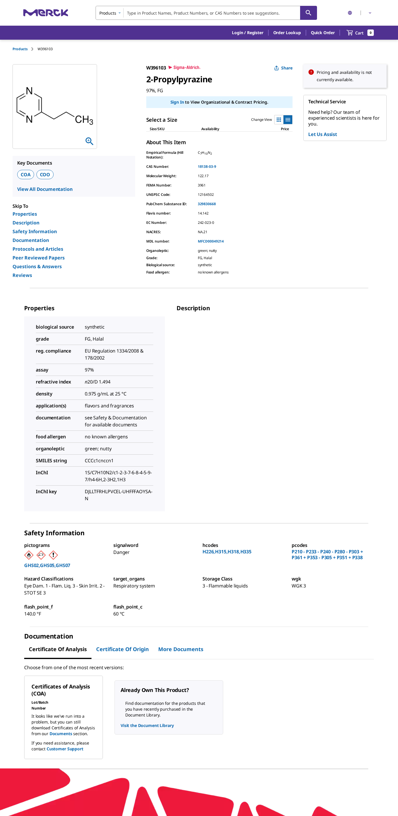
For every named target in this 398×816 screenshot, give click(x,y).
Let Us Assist (322, 134)
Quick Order (323, 32)
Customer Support (65, 749)
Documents (61, 733)
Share (287, 68)
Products (20, 48)
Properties (25, 214)
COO (45, 174)
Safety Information (35, 231)
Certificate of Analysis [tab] (58, 649)
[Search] (308, 13)
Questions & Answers (37, 266)
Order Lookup (287, 32)
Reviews (22, 275)
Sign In (177, 102)
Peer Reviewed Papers (39, 257)
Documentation (31, 240)
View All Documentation (44, 189)
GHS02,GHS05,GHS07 (47, 565)
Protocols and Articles (38, 249)
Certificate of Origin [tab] (122, 649)
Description (26, 222)
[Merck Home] (45, 12)
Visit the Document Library (147, 725)
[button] (247, 33)
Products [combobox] (107, 13)
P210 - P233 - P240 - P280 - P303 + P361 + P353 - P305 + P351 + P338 (327, 554)
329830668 (207, 203)
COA (26, 174)
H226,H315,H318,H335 (226, 551)
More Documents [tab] (180, 649)
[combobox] (206, 13)
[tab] (25, 49)
